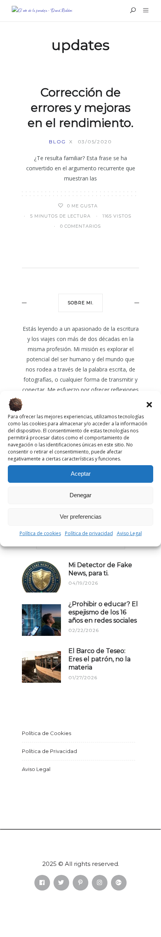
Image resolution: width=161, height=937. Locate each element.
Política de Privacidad (49, 751)
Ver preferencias (81, 516)
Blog (57, 142)
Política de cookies (40, 533)
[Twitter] (61, 883)
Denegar (80, 495)
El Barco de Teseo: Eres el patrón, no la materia (99, 659)
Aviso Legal (129, 533)
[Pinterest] (80, 883)
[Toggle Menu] (146, 33)
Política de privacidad (89, 533)
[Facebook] (42, 883)
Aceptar (81, 473)
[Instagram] (99, 883)
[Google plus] (119, 883)
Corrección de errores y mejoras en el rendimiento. (81, 107)
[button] (149, 405)
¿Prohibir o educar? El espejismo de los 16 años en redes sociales (103, 612)
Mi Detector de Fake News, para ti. (100, 569)
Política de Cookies (46, 733)
